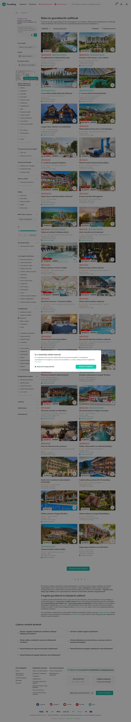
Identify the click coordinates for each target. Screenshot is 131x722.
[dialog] (65, 361)
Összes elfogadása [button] (86, 366)
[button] (44, 367)
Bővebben (38, 362)
